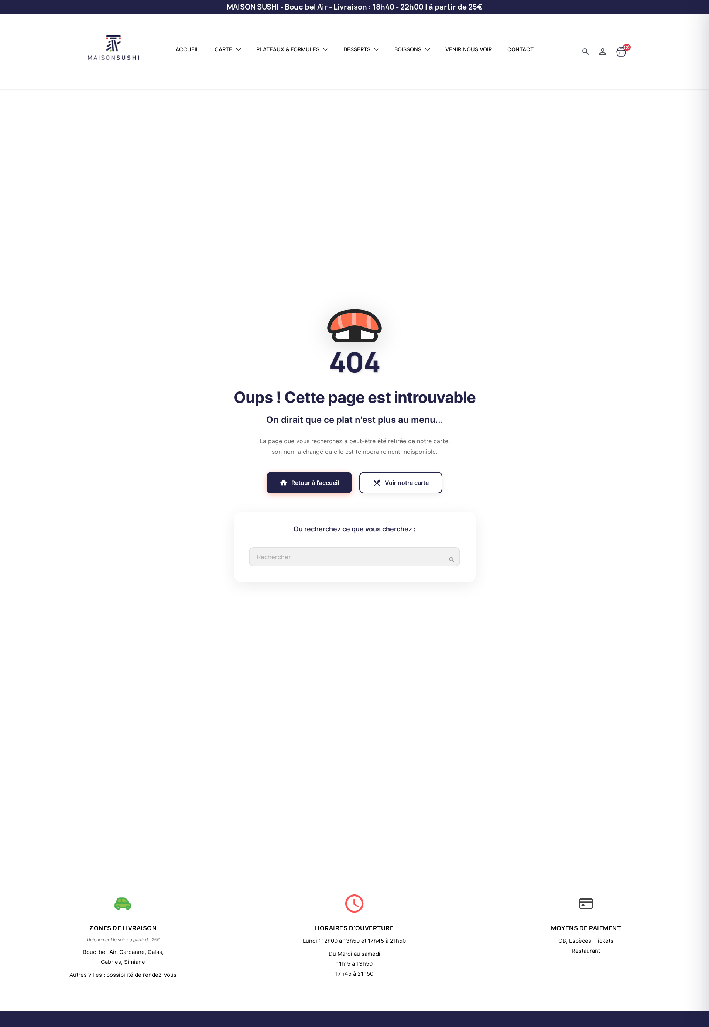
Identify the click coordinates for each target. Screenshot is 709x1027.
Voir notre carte (401, 483)
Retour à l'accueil (309, 483)
